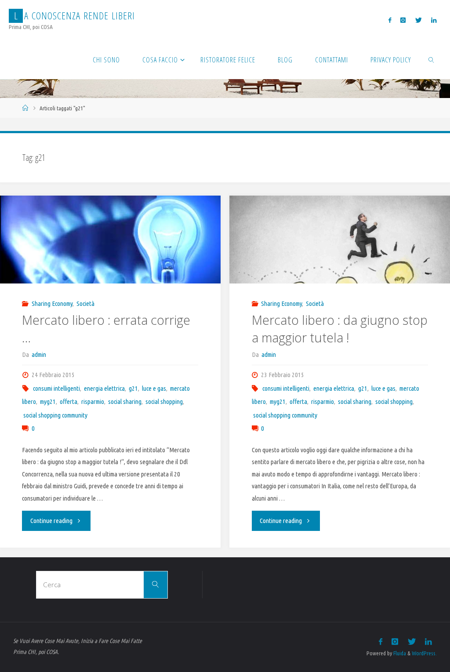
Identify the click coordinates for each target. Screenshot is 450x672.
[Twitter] (418, 20)
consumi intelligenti (56, 388)
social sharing (125, 401)
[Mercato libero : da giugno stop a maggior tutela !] (339, 269)
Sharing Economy (52, 303)
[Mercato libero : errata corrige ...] (110, 256)
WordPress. (424, 653)
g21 (133, 388)
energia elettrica (104, 388)
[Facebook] (390, 20)
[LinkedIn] (433, 20)
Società (85, 303)
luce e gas (154, 388)
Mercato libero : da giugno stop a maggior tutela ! (340, 329)
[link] (431, 59)
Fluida (399, 653)
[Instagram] (403, 20)
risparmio (92, 401)
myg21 (48, 401)
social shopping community (55, 415)
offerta (68, 401)
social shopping (164, 401)
